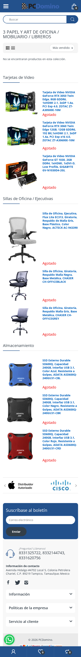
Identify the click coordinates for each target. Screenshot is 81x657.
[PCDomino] (40, 6)
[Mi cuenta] (13, 651)
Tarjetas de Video (18, 77)
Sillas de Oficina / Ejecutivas (28, 198)
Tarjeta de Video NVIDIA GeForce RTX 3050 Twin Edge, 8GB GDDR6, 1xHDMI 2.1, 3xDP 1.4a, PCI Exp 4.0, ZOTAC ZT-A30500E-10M (58, 101)
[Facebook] (8, 582)
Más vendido (61, 48)
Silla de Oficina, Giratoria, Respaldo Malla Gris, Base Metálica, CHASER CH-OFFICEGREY (59, 313)
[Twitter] (17, 582)
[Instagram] (26, 582)
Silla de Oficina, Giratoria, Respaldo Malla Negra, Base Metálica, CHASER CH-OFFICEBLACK (59, 276)
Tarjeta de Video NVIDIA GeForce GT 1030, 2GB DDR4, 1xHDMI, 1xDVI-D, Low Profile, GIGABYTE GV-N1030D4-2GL (58, 163)
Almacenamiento (18, 345)
